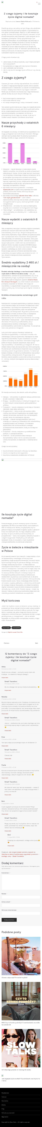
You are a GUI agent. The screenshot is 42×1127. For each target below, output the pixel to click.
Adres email (6, 902)
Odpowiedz (5, 677)
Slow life (19, 632)
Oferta (3, 1105)
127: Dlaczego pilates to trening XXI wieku (16, 1070)
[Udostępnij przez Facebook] (33, 627)
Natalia (4, 697)
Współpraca (5, 1093)
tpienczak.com (8, 189)
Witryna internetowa (9, 910)
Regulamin (5, 1117)
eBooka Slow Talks (25, 195)
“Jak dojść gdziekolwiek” (11, 198)
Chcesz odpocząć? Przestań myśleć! (15, 977)
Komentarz (6, 873)
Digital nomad (12, 632)
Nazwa (4, 894)
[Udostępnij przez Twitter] (36, 627)
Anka (3, 667)
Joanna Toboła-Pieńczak (23, 21)
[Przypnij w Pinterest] (39, 627)
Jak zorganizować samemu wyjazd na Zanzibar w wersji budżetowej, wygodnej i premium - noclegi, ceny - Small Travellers (20, 854)
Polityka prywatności (8, 1113)
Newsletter (5, 1101)
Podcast (4, 1097)
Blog (3, 1109)
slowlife (17, 628)
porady (7, 628)
